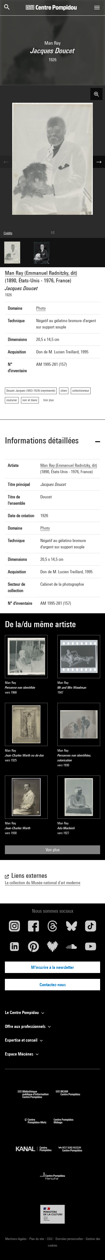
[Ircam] (71, 1097)
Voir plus (53, 849)
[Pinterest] (33, 948)
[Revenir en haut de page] (93, 1248)
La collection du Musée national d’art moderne (42, 882)
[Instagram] (14, 928)
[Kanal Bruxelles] (37, 1153)
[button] (52, 441)
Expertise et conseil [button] (21, 1040)
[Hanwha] (52, 1181)
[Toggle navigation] (97, 7)
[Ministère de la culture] (52, 1214)
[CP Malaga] (67, 1125)
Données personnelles (69, 1239)
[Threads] (52, 928)
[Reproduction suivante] (99, 162)
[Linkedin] (14, 948)
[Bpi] (37, 1097)
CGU (50, 1239)
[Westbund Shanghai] (74, 1153)
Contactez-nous (53, 984)
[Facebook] (33, 928)
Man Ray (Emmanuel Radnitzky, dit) (41, 273)
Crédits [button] (8, 233)
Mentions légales (16, 1239)
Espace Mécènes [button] (19, 1053)
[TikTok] (90, 928)
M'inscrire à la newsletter (52, 967)
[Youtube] (90, 948)
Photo (41, 308)
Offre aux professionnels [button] (25, 1026)
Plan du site (37, 1239)
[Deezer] (52, 948)
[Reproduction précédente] (6, 162)
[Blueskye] (71, 928)
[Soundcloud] (71, 948)
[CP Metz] (39, 1125)
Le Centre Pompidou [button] (22, 1012)
